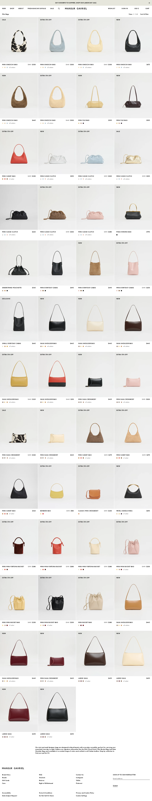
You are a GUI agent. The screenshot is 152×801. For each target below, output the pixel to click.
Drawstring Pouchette (12, 288)
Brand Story (6, 775)
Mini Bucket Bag (85, 622)
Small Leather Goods (9, 41)
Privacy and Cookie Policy (85, 793)
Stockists (42, 777)
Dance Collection (46, 24)
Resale (79, 38)
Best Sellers (81, 35)
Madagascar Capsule (37, 8)
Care (3, 783)
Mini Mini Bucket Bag (125, 566)
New (4, 8)
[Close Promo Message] (149, 3)
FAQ (40, 775)
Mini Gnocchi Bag (10, 64)
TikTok (78, 780)
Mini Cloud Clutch (48, 176)
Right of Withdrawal (46, 783)
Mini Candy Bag (8, 176)
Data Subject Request (9, 796)
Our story (5, 18)
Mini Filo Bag (83, 120)
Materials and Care (9, 21)
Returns (41, 780)
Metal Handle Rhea (124, 511)
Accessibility (6, 793)
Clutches (5, 38)
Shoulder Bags (7, 35)
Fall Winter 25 (45, 21)
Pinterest (79, 783)
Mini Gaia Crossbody (87, 399)
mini (39, 747)
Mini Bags (5, 32)
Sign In (125, 8)
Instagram (79, 777)
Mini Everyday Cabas (49, 288)
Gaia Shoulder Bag (48, 343)
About (21, 8)
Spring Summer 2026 (47, 18)
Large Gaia (83, 678)
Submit (115, 786)
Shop (12, 8)
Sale (3, 44)
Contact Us (80, 775)
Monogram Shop (83, 32)
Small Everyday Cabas (11, 343)
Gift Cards (5, 780)
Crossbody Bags (7, 29)
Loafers (42, 29)
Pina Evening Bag (124, 232)
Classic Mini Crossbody (88, 511)
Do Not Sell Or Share (46, 796)
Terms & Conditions (45, 793)
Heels (42, 32)
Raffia (79, 29)
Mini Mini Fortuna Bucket (13, 566)
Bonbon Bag (45, 511)
